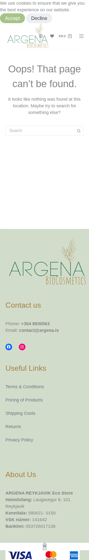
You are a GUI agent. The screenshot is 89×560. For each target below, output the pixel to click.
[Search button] (78, 130)
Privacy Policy (19, 439)
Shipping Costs (20, 413)
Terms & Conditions (24, 386)
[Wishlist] (52, 36)
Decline (39, 18)
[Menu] (81, 36)
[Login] (41, 36)
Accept (12, 18)
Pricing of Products (24, 400)
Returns (13, 426)
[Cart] (44, 548)
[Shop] (44, 544)
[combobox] (40, 131)
